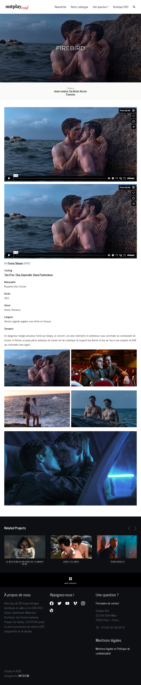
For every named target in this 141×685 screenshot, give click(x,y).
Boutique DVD (120, 7)
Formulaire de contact (107, 603)
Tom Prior (9, 275)
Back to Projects (70, 583)
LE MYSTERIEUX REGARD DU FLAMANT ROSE (25, 563)
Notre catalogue (79, 7)
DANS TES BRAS (71, 561)
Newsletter (60, 7)
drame (57, 91)
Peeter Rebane (15, 263)
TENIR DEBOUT (117, 561)
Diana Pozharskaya (43, 275)
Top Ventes (74, 91)
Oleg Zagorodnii (23, 275)
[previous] (130, 528)
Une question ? (101, 7)
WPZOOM (23, 675)
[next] (135, 528)
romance (64, 91)
